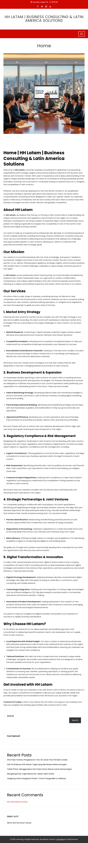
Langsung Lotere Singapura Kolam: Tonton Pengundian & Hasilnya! (36, 778)
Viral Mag (60, 839)
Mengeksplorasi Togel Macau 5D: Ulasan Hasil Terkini (30, 773)
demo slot (11, 822)
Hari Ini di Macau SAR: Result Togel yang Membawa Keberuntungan (37, 764)
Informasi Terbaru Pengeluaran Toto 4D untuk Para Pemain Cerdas (37, 759)
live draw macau (23, 822)
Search (10, 716)
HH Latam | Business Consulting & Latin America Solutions (44, 18)
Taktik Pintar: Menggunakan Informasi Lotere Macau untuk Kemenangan (39, 769)
